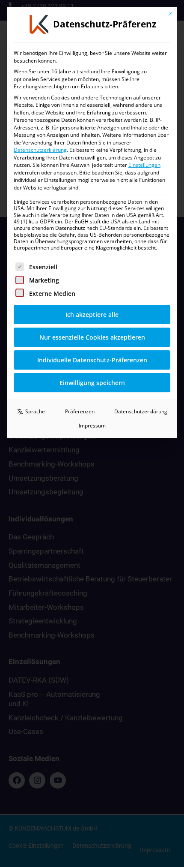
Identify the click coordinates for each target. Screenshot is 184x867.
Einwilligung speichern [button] (92, 383)
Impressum (92, 425)
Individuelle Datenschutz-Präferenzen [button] (92, 360)
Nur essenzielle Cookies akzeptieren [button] (92, 337)
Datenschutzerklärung (40, 150)
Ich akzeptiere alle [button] (92, 314)
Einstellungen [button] (144, 165)
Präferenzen (80, 411)
